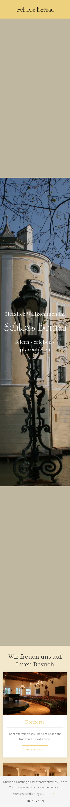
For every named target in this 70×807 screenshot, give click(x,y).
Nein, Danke (36, 800)
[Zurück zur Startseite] (35, 9)
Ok (52, 794)
